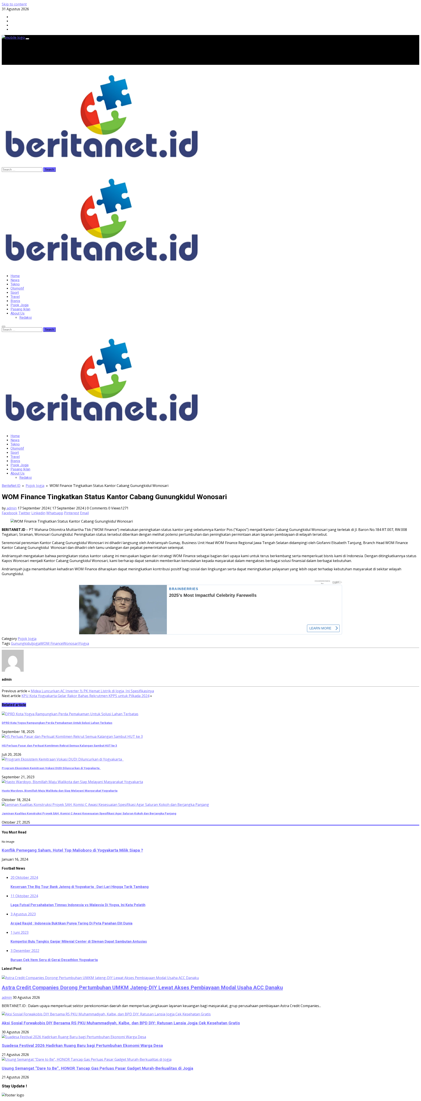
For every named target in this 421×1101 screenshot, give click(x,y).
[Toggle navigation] (27, 38)
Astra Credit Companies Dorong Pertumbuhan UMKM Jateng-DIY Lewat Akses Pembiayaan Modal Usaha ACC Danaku (142, 988)
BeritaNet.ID (11, 486)
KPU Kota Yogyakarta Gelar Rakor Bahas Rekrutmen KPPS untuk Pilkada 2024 (85, 695)
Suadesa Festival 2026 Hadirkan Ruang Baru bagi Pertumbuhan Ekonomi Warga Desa (82, 1045)
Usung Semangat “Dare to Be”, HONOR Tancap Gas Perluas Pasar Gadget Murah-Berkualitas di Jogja (97, 1068)
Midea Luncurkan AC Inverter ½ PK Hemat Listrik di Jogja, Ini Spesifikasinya (92, 691)
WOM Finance (51, 643)
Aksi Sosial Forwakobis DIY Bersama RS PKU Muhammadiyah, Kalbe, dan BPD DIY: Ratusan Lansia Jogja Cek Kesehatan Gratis (121, 1023)
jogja (36, 643)
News (15, 280)
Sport (15, 293)
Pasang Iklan (20, 309)
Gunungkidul (21, 643)
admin (11, 508)
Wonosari (71, 643)
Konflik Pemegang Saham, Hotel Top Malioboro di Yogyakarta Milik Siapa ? (72, 850)
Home (15, 276)
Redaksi (25, 317)
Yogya (84, 643)
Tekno (15, 284)
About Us (18, 313)
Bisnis (15, 301)
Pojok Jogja (20, 305)
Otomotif (17, 288)
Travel (15, 297)
